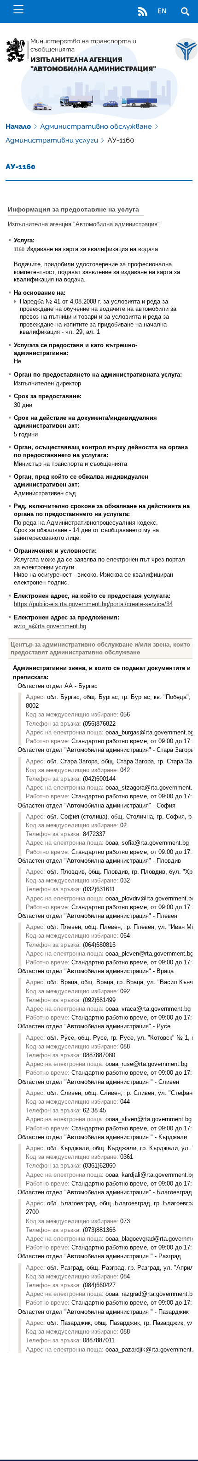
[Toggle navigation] (18, 9)
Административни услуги (52, 140)
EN (161, 11)
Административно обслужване (95, 126)
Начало (18, 126)
